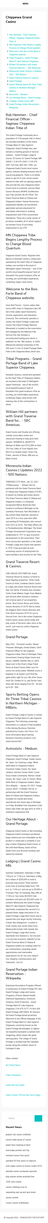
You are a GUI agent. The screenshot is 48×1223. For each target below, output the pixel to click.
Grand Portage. (15, 81)
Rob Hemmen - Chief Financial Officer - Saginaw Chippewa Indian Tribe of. (24, 38)
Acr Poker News (13, 1065)
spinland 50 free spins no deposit (21, 1161)
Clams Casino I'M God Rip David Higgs (23, 1095)
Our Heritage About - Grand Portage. (25, 97)
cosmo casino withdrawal (17, 1203)
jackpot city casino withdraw (18, 1134)
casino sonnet (12, 1197)
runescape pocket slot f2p (17, 1150)
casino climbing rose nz (16, 1187)
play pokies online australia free (20, 1176)
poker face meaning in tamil (18, 1145)
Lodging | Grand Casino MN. (21, 101)
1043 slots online (13, 1182)
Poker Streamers (13, 1075)
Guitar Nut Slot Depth (15, 1085)
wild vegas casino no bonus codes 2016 (24, 1166)
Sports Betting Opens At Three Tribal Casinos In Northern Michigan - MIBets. (25, 87)
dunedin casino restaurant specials (21, 1171)
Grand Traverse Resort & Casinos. (24, 78)
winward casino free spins (17, 1155)
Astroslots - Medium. (18, 94)
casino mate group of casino (18, 1139)
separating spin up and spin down (21, 1192)
